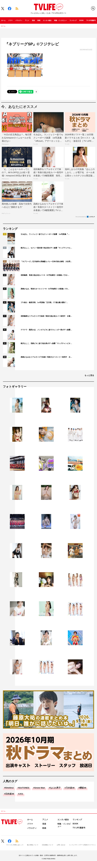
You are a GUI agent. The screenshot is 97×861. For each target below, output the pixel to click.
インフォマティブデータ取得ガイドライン (82, 845)
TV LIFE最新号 (91, 20)
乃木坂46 (70, 788)
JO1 (21, 794)
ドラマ (10, 20)
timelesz (9, 788)
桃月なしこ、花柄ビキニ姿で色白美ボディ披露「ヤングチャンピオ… (46, 343)
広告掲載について (47, 845)
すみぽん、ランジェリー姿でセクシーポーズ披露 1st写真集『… (45, 234)
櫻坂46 (83, 788)
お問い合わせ (61, 845)
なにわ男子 (55, 788)
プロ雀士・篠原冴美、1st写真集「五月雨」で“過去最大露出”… (44, 302)
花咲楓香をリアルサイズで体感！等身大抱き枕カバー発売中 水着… (46, 316)
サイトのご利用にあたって (14, 845)
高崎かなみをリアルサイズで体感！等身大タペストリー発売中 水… (46, 357)
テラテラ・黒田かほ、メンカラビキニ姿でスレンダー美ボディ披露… (46, 330)
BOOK (81, 20)
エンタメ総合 (47, 20)
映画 (38, 20)
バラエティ (18, 20)
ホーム (3, 20)
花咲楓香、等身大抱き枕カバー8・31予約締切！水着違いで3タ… (45, 275)
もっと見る (89, 375)
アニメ (27, 20)
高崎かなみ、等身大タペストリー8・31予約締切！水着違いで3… (45, 289)
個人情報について (32, 845)
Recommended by (81, 216)
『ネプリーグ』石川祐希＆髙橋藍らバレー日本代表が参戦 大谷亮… (46, 261)
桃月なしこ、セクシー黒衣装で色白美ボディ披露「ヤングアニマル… (46, 248)
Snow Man (39, 788)
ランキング (73, 20)
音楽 (33, 20)
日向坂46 (9, 794)
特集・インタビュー (60, 20)
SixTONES (24, 788)
